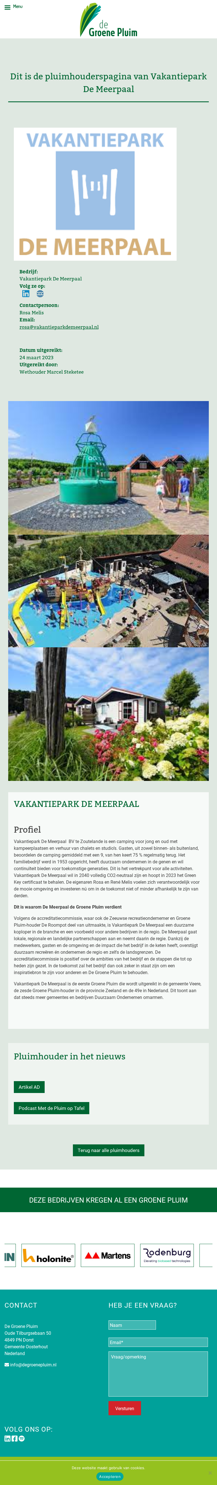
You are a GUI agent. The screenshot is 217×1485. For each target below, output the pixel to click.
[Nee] (210, 1473)
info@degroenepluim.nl (33, 1365)
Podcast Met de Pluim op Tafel (51, 1108)
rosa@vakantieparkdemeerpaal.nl (59, 327)
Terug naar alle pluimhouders (109, 1150)
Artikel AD (29, 1087)
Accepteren (110, 1476)
